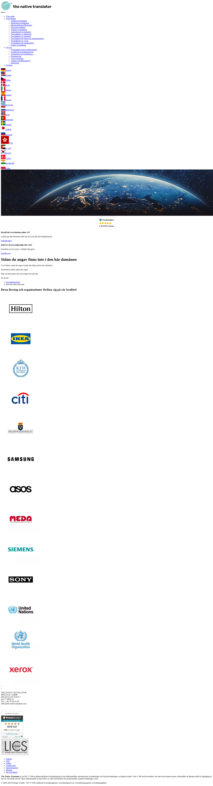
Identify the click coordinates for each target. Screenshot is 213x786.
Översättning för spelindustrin (22, 43)
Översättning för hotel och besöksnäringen (27, 38)
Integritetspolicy (12, 768)
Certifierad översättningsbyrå (22, 52)
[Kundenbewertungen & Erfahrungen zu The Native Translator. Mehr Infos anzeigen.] (12, 737)
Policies (9, 759)
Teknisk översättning (19, 30)
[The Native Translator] (26, 10)
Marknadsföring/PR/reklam (21, 25)
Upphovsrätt (11, 766)
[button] (106, 222)
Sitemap (9, 770)
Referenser (15, 63)
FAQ (8, 761)
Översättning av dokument (21, 34)
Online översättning (18, 45)
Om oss (9, 47)
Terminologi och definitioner (22, 54)
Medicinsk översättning (20, 23)
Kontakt (9, 65)
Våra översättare (17, 58)
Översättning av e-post (19, 41)
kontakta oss (6, 253)
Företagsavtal (16, 56)
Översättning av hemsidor (21, 36)
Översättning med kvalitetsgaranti (24, 50)
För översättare (12, 772)
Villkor (8, 763)
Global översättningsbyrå (20, 61)
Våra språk (10, 16)
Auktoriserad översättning (21, 32)
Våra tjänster (11, 19)
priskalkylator (6, 241)
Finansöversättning (18, 27)
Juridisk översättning (19, 21)
